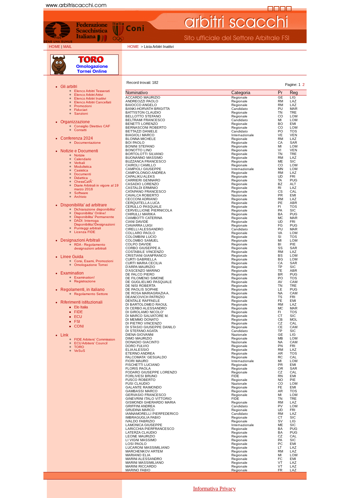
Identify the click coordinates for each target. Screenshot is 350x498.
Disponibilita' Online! (90, 213)
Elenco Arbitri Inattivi (90, 98)
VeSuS (79, 351)
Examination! (84, 277)
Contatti (80, 130)
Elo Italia (81, 307)
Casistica (81, 170)
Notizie (79, 155)
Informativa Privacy (214, 488)
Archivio (80, 197)
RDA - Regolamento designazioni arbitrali (90, 246)
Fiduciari (80, 110)
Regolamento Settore (91, 294)
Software (81, 193)
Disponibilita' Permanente (94, 217)
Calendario (82, 159)
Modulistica (83, 166)
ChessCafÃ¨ (83, 181)
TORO (79, 347)
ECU (78, 317)
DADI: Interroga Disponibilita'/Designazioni (94, 222)
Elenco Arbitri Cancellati (92, 102)
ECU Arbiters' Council (90, 343)
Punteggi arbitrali (87, 228)
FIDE (78, 312)
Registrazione (85, 281)
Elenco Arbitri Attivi (88, 95)
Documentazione (87, 142)
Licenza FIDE (84, 232)
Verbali (79, 163)
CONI (79, 326)
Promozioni (83, 106)
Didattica (81, 178)
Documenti (82, 174)
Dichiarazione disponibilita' (95, 209)
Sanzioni (81, 113)
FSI (77, 321)
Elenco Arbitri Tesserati (92, 91)
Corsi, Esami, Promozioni (93, 261)
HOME (54, 46)
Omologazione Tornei (91, 265)
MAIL (67, 46)
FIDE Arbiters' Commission (94, 339)
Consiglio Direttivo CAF (92, 126)
